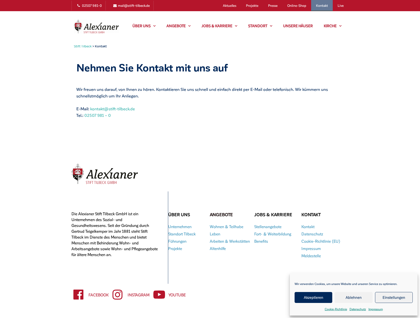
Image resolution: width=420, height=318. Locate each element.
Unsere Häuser (298, 26)
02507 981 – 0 (97, 115)
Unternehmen (180, 226)
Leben (215, 234)
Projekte (252, 5)
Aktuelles (229, 5)
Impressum (375, 309)
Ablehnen (354, 297)
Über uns (141, 26)
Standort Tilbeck (182, 234)
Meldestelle (311, 255)
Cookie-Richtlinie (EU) (320, 241)
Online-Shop (296, 5)
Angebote (176, 26)
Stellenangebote (267, 226)
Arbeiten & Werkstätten (230, 241)
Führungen (177, 241)
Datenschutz (358, 309)
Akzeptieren (313, 297)
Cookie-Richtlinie (336, 309)
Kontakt (322, 5)
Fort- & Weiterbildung (272, 234)
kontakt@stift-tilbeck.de (112, 108)
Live (341, 5)
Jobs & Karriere (216, 26)
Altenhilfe (218, 248)
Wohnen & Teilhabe (226, 226)
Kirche (330, 26)
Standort (257, 26)
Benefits (261, 241)
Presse (273, 5)
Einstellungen (394, 297)
